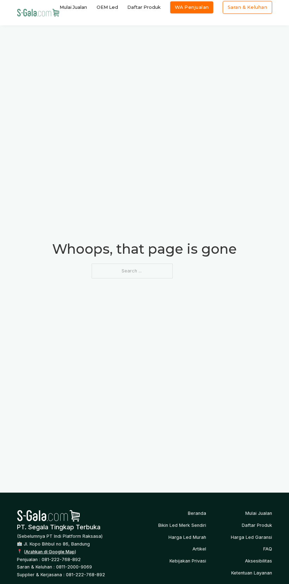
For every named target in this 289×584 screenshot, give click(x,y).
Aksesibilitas (258, 561)
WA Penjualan (192, 7)
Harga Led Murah (187, 537)
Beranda (197, 513)
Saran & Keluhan (248, 7)
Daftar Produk (144, 7)
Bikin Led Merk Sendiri (182, 525)
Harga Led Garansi (251, 537)
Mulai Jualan (73, 7)
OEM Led (107, 7)
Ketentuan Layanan (251, 573)
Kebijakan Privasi (188, 561)
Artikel (199, 549)
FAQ (267, 549)
